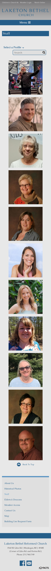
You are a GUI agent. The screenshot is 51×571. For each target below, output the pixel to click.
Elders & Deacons (13, 499)
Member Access (12, 505)
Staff (6, 494)
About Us (9, 483)
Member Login (25, 2)
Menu (23, 22)
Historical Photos (12, 488)
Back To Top (28, 464)
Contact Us (9, 510)
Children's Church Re (10, 2)
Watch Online (39, 2)
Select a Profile (13, 47)
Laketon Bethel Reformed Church (25, 543)
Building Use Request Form (17, 521)
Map (6, 516)
